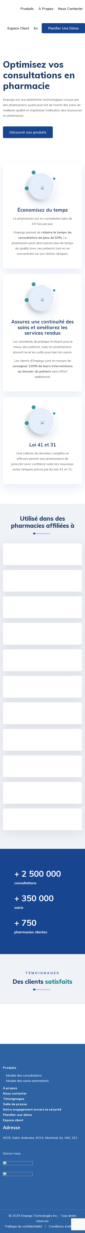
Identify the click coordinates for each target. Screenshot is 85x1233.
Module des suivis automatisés (27, 1081)
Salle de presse (15, 1104)
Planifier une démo (63, 28)
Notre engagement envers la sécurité (32, 1109)
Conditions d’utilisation (64, 1226)
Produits (27, 9)
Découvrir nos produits (27, 132)
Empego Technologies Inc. (39, 1216)
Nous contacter (70, 9)
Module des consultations (24, 1075)
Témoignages (13, 1099)
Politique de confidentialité (23, 1226)
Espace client (18, 28)
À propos (46, 9)
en (36, 28)
